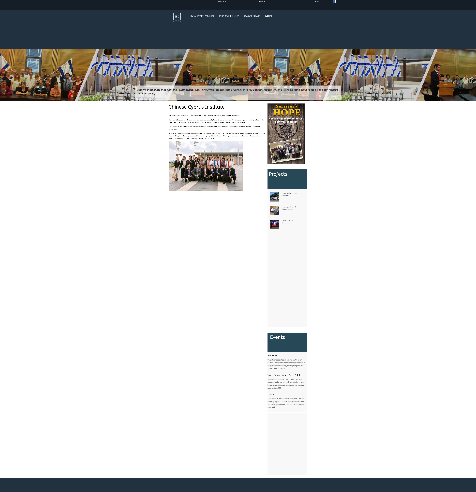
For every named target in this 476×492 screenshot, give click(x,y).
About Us (262, 2)
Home (317, 2)
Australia (272, 355)
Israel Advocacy (252, 16)
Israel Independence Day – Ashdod (285, 375)
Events (268, 16)
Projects (278, 174)
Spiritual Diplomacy (229, 16)
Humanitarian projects (202, 16)
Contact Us (222, 2)
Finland (271, 394)
